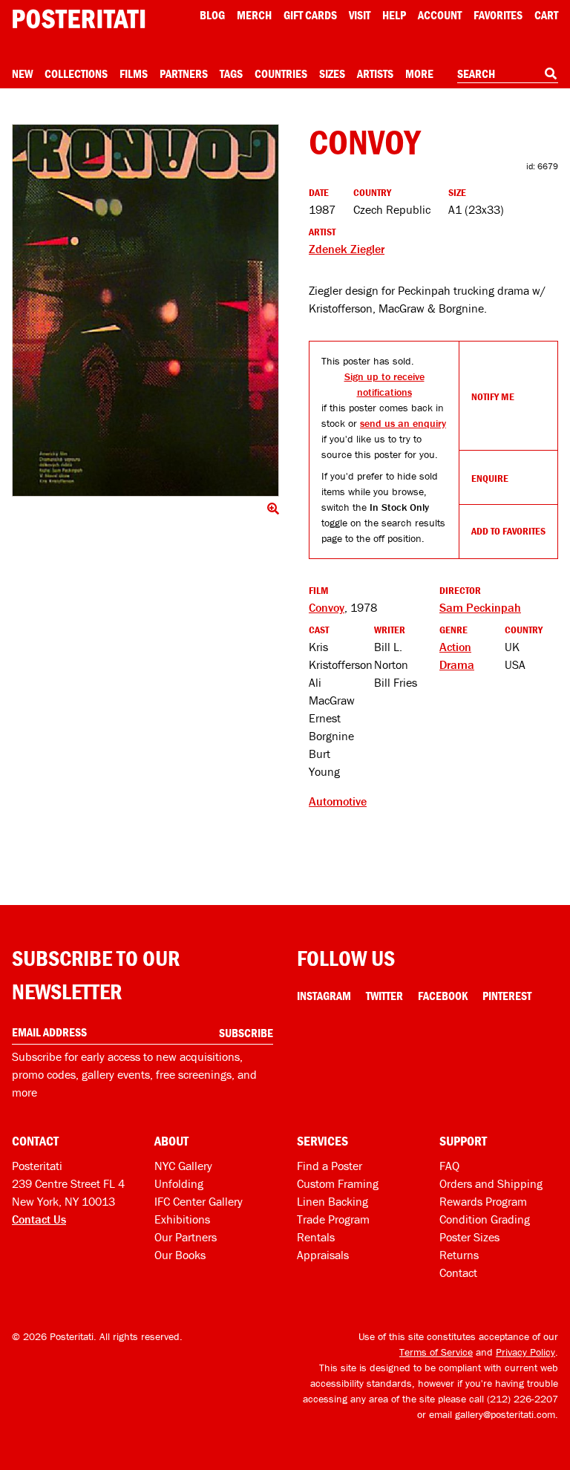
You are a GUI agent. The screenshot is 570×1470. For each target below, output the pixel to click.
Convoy (326, 607)
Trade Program (333, 1219)
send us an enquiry (403, 423)
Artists (375, 73)
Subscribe (246, 1032)
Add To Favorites (508, 531)
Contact (458, 1272)
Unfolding (178, 1183)
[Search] (550, 73)
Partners (184, 73)
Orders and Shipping (491, 1183)
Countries (281, 73)
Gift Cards (310, 14)
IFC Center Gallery (198, 1201)
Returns (459, 1254)
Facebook (443, 995)
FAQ (449, 1165)
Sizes (332, 73)
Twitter (384, 995)
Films (133, 73)
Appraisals (323, 1254)
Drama (456, 664)
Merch (254, 14)
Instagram (324, 995)
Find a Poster (329, 1165)
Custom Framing (338, 1183)
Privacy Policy (525, 1352)
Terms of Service (436, 1352)
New (22, 73)
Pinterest (506, 995)
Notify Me (492, 396)
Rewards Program (483, 1201)
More (419, 73)
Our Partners (185, 1236)
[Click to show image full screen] (145, 310)
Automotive (338, 801)
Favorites (498, 14)
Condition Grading (484, 1219)
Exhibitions (182, 1219)
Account (440, 14)
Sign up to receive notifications (384, 384)
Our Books (180, 1254)
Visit (359, 14)
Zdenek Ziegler (346, 248)
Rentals (316, 1236)
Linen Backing (332, 1201)
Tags (231, 73)
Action (455, 646)
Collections (76, 73)
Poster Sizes (469, 1236)
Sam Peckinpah (480, 607)
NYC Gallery (183, 1165)
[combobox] (507, 74)
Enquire (489, 478)
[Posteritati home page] (78, 19)
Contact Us (39, 1219)
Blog (212, 14)
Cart (546, 14)
